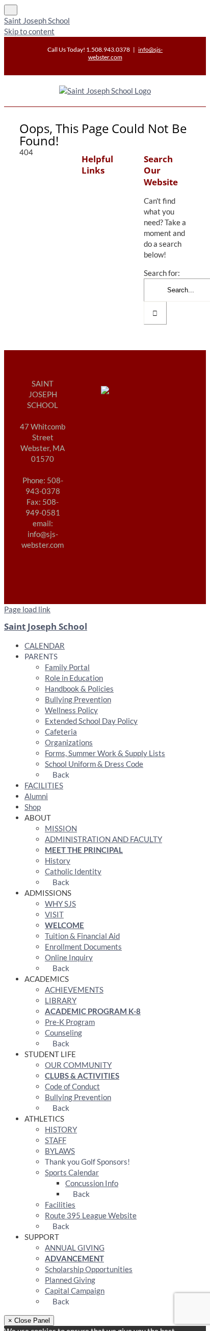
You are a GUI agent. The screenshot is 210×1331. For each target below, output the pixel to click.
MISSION (61, 828)
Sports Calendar (72, 1172)
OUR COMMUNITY (78, 1064)
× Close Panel (29, 1320)
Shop (32, 806)
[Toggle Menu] (10, 10)
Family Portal (67, 667)
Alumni (36, 796)
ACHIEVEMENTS (74, 989)
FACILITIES (43, 785)
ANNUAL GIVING (74, 1247)
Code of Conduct (72, 1086)
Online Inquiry (69, 957)
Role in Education (74, 677)
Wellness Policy (71, 710)
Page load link (27, 609)
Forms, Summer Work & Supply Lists (105, 753)
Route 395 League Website (91, 1215)
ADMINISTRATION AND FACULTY (103, 839)
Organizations (69, 742)
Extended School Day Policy (91, 720)
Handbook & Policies (79, 688)
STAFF (55, 1140)
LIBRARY (60, 1000)
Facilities (60, 1204)
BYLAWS (60, 1150)
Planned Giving (70, 1279)
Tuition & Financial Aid (82, 935)
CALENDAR (44, 645)
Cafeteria (61, 731)
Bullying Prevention (78, 699)
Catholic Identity (73, 871)
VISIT (54, 914)
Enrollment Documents (83, 946)
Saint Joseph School (37, 20)
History (57, 860)
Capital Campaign (74, 1290)
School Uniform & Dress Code (94, 763)
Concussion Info (91, 1183)
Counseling (63, 1032)
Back (60, 774)
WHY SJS (60, 903)
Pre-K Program (70, 1021)
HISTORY (61, 1129)
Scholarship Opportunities (89, 1269)
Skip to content (29, 31)
